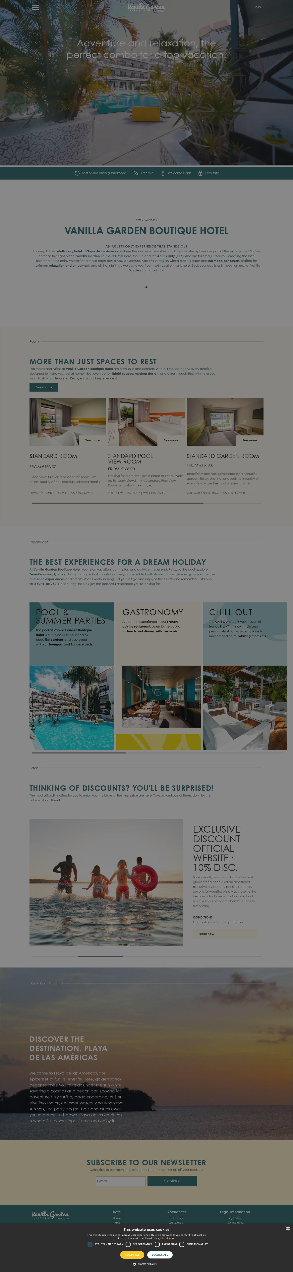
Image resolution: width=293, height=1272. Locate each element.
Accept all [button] (132, 1254)
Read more (168, 1238)
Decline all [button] (160, 1254)
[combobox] (288, 1229)
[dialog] (146, 1248)
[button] (146, 1264)
